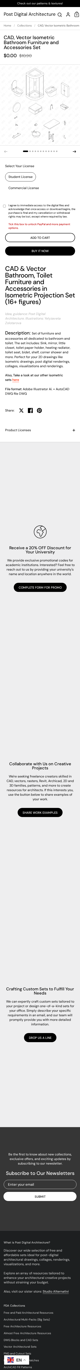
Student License (20, 177)
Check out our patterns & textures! (40, 3)
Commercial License (23, 188)
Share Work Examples (40, 813)
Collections (24, 25)
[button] (25, 151)
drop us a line (40, 1038)
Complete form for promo (40, 587)
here (15, 380)
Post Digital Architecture (30, 14)
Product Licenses (18, 430)
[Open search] (60, 15)
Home (7, 25)
